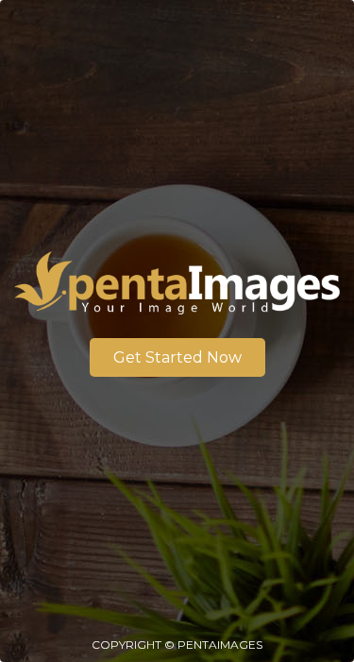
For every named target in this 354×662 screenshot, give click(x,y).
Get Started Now (177, 357)
